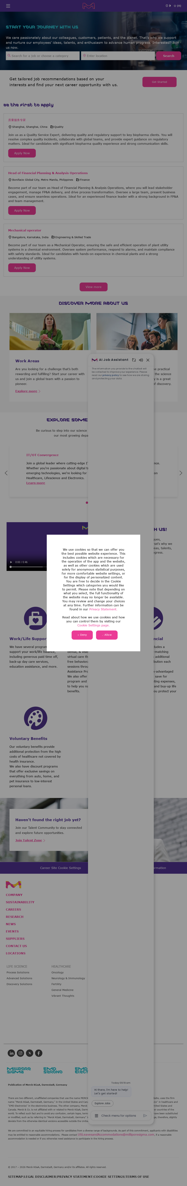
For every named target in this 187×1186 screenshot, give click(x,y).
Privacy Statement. (103, 609)
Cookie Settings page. (93, 625)
